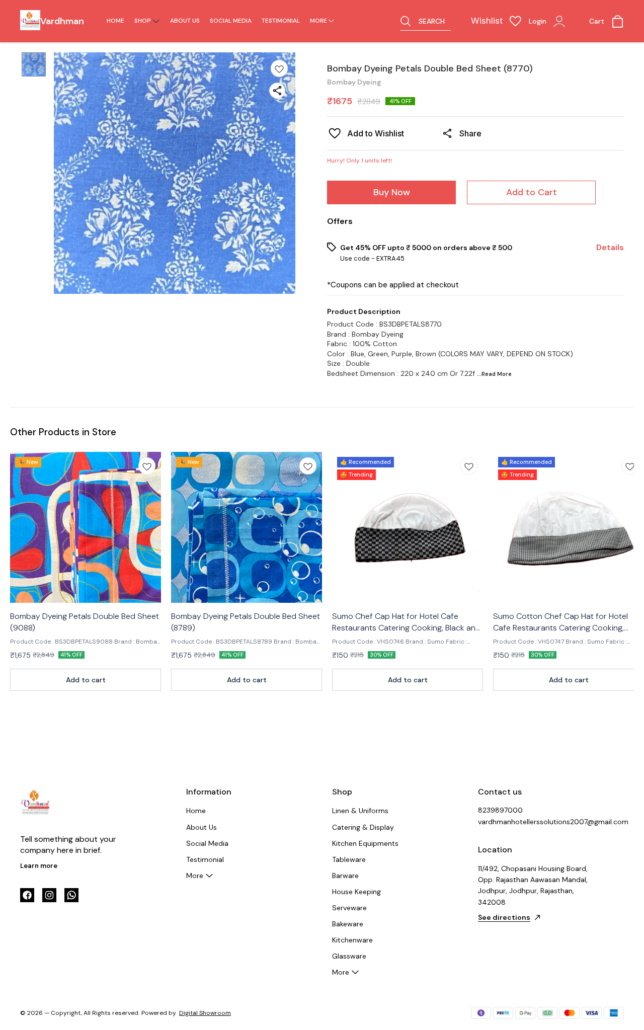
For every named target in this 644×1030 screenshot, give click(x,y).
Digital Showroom (205, 1013)
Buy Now (391, 192)
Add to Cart (531, 192)
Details (610, 248)
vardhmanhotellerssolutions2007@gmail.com (533, 821)
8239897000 (500, 810)
